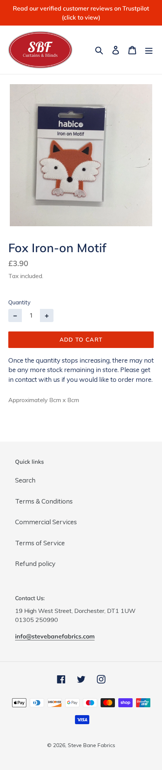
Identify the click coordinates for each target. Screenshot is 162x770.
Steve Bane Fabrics (91, 745)
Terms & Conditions (44, 501)
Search (25, 480)
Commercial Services (46, 522)
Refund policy (35, 563)
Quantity (19, 302)
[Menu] (149, 49)
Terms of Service (40, 543)
